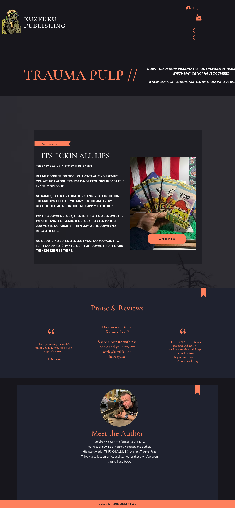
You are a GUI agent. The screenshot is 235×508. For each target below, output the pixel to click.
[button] (199, 17)
